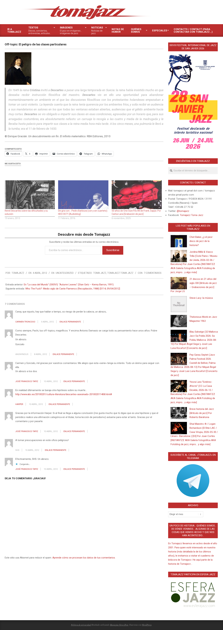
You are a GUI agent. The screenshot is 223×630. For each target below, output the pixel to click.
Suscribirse (112, 250)
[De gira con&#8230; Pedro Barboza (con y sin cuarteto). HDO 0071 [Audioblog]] (83, 194)
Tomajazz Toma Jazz (120, 273)
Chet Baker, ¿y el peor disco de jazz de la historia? (201, 241)
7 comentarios (152, 273)
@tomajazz (183, 211)
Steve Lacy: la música (201, 297)
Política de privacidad (81, 624)
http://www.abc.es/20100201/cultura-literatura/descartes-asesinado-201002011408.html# (63, 394)
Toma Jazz (99, 273)
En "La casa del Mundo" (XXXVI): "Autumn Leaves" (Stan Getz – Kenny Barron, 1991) (69, 284)
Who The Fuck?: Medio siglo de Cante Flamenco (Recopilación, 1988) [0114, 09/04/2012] (72, 288)
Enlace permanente (70, 321)
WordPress (146, 624)
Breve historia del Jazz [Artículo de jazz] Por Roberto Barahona (202, 413)
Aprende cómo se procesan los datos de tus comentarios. (83, 557)
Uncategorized (65, 273)
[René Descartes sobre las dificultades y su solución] (30, 194)
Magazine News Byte (119, 624)
